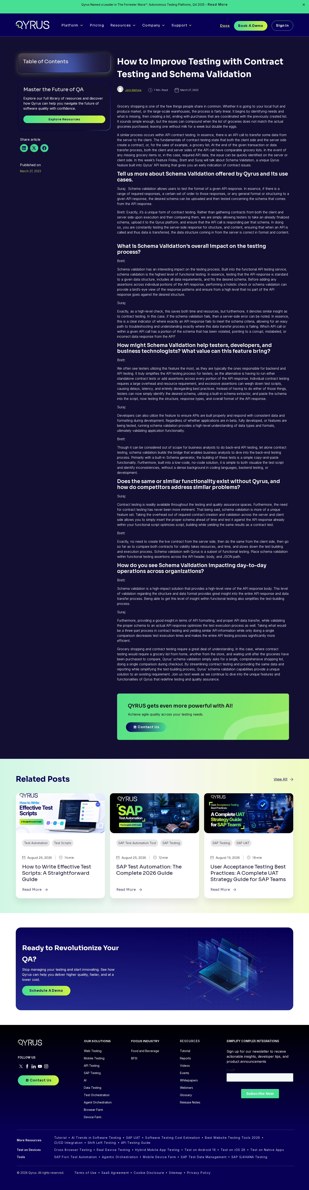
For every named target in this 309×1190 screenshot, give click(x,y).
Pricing (97, 25)
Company (151, 25)
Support (179, 25)
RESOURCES (190, 1041)
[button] (24, 148)
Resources (120, 25)
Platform (70, 25)
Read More (218, 4)
